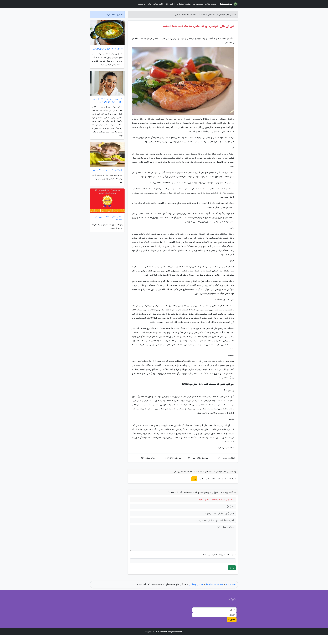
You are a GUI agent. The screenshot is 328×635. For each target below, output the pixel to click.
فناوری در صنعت (144, 4)
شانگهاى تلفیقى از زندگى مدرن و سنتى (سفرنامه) (108, 218)
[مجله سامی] (228, 4)
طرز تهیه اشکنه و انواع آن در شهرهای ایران (107, 48)
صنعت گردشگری (184, 4)
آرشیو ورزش (170, 4)
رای (194, 478)
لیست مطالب (210, 4)
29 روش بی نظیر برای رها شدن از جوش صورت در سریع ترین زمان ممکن (108, 100)
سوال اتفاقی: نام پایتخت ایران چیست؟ (219, 554)
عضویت (231, 619)
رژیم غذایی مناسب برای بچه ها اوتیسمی (107, 170)
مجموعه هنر (198, 4)
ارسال (232, 567)
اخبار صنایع (158, 4)
